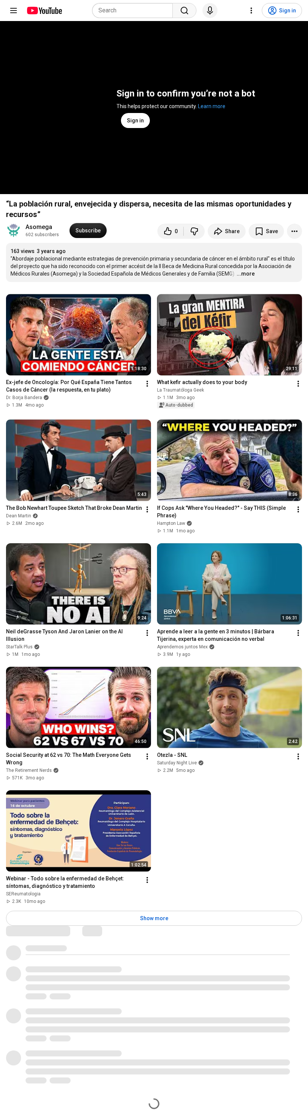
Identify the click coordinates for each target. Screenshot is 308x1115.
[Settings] (251, 10)
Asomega (39, 227)
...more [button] (246, 274)
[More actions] (294, 231)
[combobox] (134, 10)
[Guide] (13, 10)
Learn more (211, 106)
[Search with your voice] (209, 10)
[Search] (184, 10)
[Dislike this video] (194, 231)
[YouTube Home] (44, 10)
